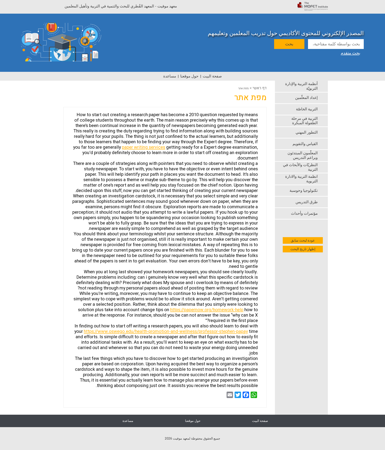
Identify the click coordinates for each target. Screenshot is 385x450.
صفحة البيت (212, 76)
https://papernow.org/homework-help (206, 310)
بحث (289, 44)
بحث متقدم (350, 52)
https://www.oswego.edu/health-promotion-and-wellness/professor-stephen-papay (166, 331)
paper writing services (143, 147)
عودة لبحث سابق (303, 240)
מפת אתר (243, 88)
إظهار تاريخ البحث (302, 249)
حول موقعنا (189, 76)
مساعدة (169, 76)
